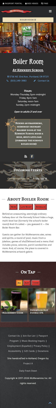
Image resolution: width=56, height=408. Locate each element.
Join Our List (29, 336)
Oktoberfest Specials (18, 178)
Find (45, 3)
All (19, 282)
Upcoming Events (28, 170)
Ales (26, 282)
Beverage (40, 206)
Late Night (26, 206)
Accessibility (14, 351)
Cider (36, 282)
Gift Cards (29, 351)
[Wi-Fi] (26, 156)
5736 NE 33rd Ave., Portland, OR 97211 (29, 76)
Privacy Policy (40, 346)
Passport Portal (13, 3)
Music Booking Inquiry (33, 341)
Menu (13, 206)
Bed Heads (32, 3)
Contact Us (43, 81)
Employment (14, 346)
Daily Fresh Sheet (28, 371)
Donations (43, 351)
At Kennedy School (28, 70)
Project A (28, 363)
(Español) (26, 346)
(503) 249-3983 (18, 81)
